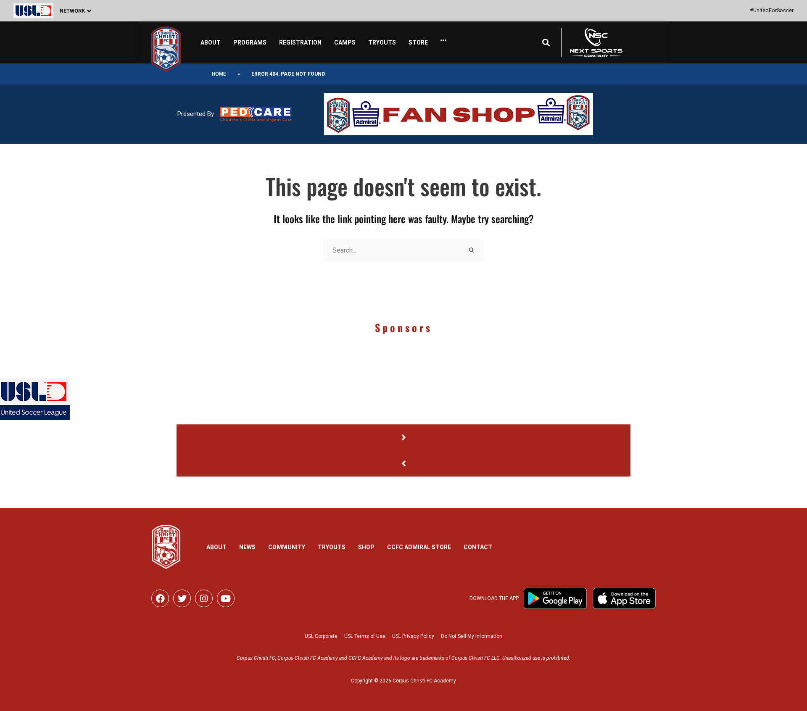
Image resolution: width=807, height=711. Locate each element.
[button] (68, 10)
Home (219, 74)
